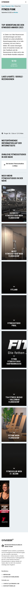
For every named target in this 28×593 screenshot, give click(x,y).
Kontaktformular (9, 586)
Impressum (6, 574)
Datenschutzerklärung (11, 577)
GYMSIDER (5, 2)
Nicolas (16, 12)
